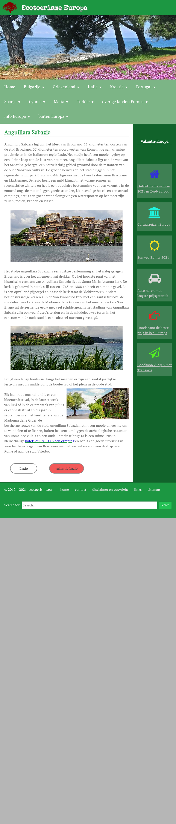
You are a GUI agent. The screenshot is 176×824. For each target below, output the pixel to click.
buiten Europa (51, 116)
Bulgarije (32, 86)
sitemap (154, 489)
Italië (93, 86)
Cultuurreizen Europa (153, 224)
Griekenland (64, 86)
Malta (59, 101)
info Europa (15, 116)
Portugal (144, 86)
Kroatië (117, 86)
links (138, 489)
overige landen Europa (123, 101)
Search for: (12, 505)
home (64, 489)
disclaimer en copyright (110, 489)
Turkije (83, 101)
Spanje (10, 101)
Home (9, 86)
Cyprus (35, 101)
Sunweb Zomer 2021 (153, 257)
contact (80, 489)
